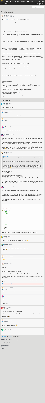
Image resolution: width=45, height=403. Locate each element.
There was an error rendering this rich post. (10, 283)
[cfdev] (2, 296)
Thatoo (5, 329)
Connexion (37, 3)
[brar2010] (2, 104)
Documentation (16, 1)
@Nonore (3, 324)
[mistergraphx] (2, 135)
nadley (5, 126)
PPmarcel (6, 263)
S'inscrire (41, 3)
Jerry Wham (6, 15)
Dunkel (5, 236)
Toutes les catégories (5, 345)
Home (11, 1)
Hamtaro (6, 244)
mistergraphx (7, 134)
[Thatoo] (2, 330)
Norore (5, 307)
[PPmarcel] (2, 264)
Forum (28, 1)
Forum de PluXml (4, 3)
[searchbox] (38, 7)
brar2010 (6, 103)
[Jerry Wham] (2, 16)
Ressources (23, 1)
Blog (32, 1)
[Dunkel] (2, 237)
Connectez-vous (4, 336)
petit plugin (7, 19)
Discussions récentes (5, 346)
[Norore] (2, 308)
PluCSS (43, 1)
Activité (2, 348)
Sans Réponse (22, 349)
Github (39, 1)
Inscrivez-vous (10, 336)
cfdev (5, 295)
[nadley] (2, 127)
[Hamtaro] (2, 245)
